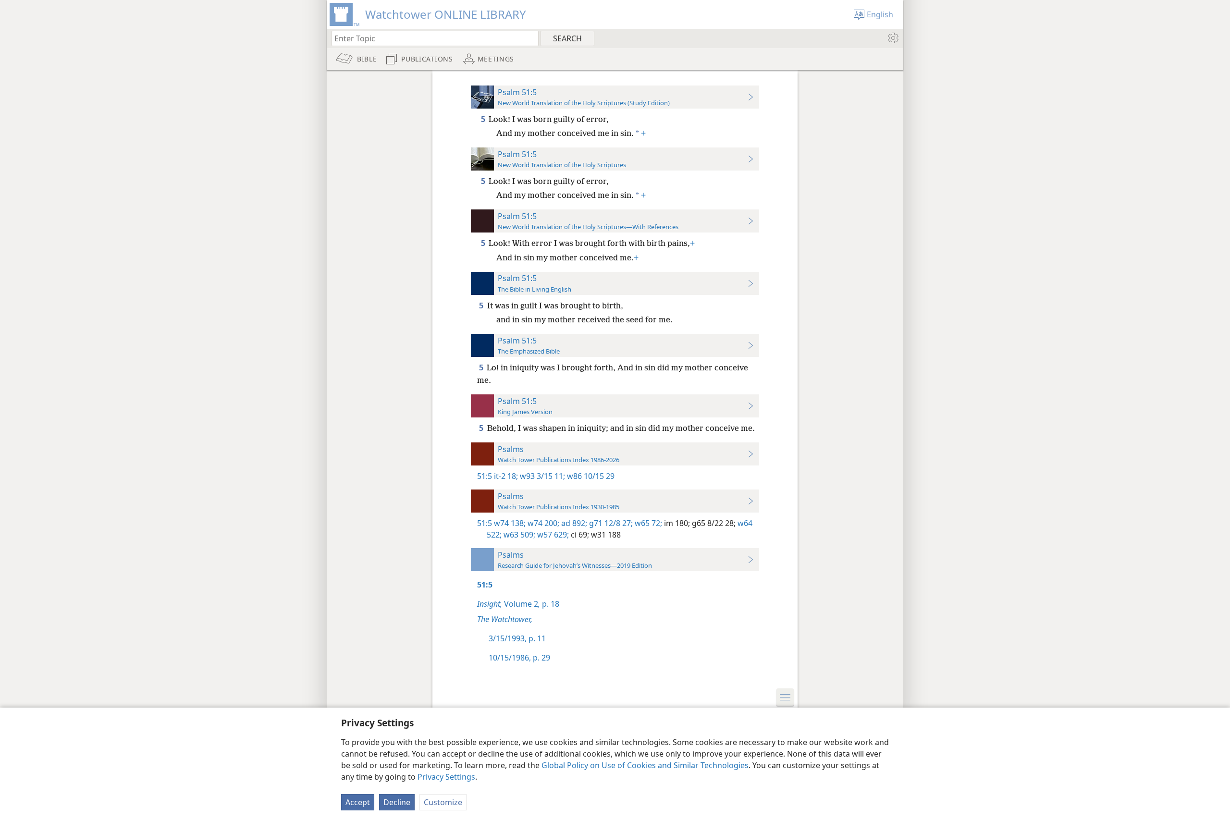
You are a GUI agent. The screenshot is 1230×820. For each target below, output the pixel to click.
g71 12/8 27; (610, 523)
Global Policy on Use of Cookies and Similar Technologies (645, 765)
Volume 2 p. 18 (518, 604)
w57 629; (552, 534)
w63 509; (518, 534)
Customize (443, 802)
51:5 (484, 476)
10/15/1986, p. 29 (519, 657)
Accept (357, 802)
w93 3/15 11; (541, 476)
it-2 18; (506, 476)
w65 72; (647, 523)
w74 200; (542, 523)
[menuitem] (892, 38)
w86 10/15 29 (590, 476)
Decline (396, 802)
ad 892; (573, 523)
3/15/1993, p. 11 (517, 638)
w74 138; (510, 523)
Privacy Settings (446, 776)
